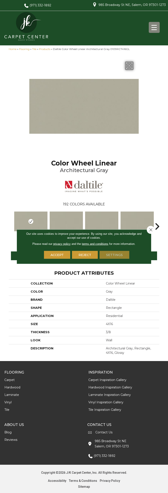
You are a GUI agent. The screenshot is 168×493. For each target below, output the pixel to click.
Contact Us (103, 432)
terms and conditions (95, 243)
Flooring (24, 49)
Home (12, 49)
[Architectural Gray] (31, 221)
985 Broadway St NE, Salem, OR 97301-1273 (132, 5)
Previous (11, 220)
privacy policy (62, 243)
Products (44, 49)
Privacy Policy (110, 480)
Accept (57, 255)
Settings (114, 255)
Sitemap (84, 486)
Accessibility (57, 480)
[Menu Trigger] (154, 27)
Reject (85, 255)
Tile (34, 49)
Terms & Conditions (83, 480)
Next (157, 220)
